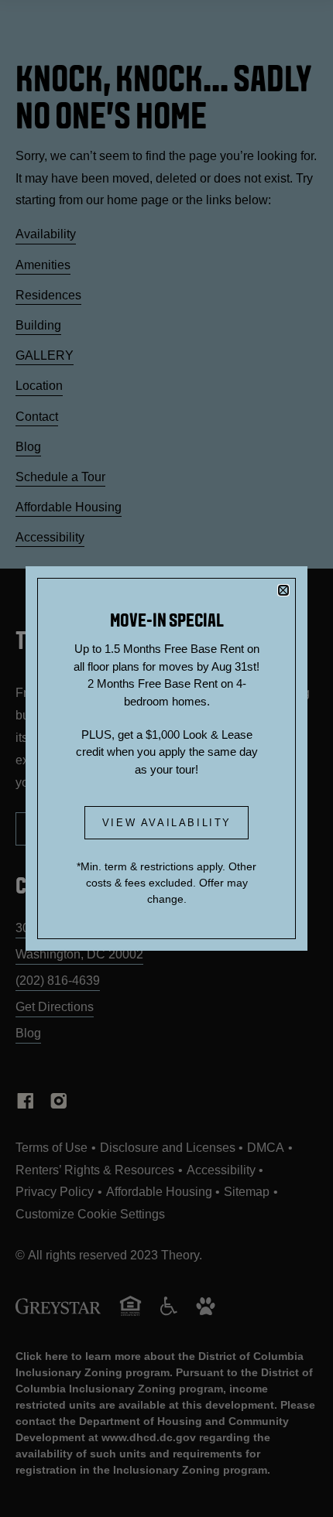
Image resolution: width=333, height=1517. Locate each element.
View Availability (167, 823)
